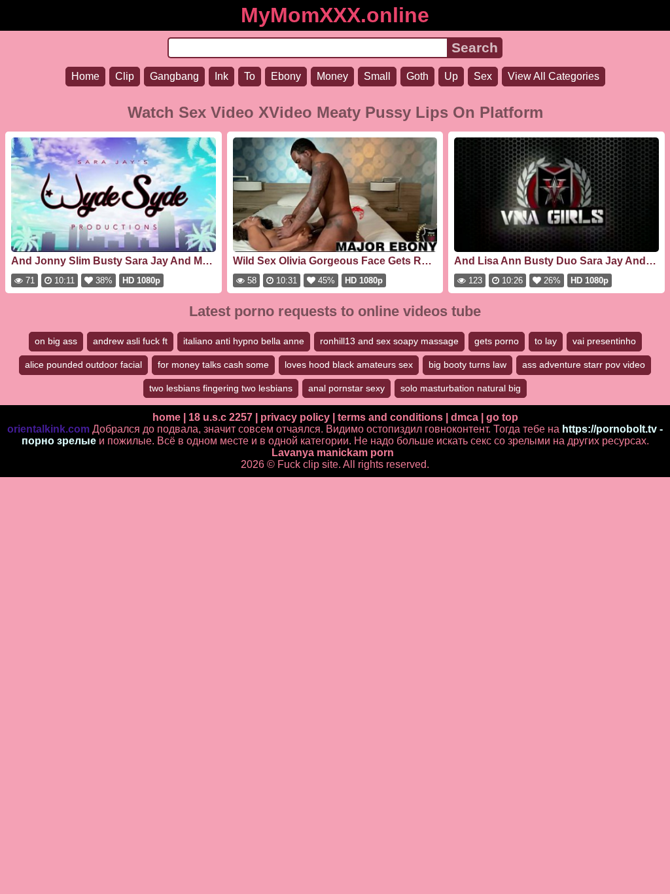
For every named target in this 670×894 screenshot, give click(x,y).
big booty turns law (467, 364)
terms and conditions (390, 417)
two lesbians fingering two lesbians (220, 388)
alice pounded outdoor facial (83, 364)
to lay (546, 341)
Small (377, 76)
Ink (221, 76)
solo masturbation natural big (460, 388)
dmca (464, 417)
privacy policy (295, 417)
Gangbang (174, 76)
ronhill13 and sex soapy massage (389, 341)
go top (502, 417)
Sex (483, 76)
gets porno (496, 341)
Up (451, 76)
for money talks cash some (213, 364)
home (166, 417)
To (249, 76)
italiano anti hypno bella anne (243, 341)
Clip (124, 76)
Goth (417, 76)
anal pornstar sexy (346, 388)
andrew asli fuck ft (130, 341)
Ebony (286, 76)
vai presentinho (604, 341)
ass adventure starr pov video (583, 364)
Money (332, 76)
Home (85, 76)
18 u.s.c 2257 (220, 417)
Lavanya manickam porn (333, 452)
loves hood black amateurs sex (349, 364)
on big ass (56, 341)
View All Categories (553, 76)
